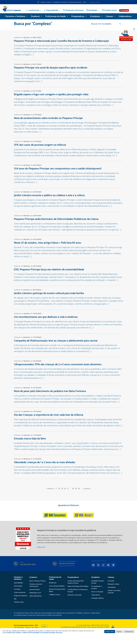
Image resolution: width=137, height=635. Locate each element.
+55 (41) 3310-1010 (28, 564)
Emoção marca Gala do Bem (30, 438)
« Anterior (50, 488)
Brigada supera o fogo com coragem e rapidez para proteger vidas (51, 94)
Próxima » (87, 488)
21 (68, 488)
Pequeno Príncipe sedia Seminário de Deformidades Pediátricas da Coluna (56, 219)
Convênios (17, 589)
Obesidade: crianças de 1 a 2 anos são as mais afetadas (44, 462)
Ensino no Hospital (97, 592)
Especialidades (52, 10)
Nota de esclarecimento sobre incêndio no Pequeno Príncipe (48, 118)
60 (76, 488)
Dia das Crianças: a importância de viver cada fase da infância (48, 414)
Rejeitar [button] (119, 631)
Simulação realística (97, 598)
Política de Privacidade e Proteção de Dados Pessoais (42, 632)
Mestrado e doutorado (75, 595)
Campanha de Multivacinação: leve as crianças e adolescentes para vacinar (56, 340)
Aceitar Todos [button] (110, 631)
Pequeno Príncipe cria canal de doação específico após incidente (50, 67)
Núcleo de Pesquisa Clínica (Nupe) (78, 586)
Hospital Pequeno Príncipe (12, 9)
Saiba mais (41, 547)
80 (79, 488)
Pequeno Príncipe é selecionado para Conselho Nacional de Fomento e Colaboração (61, 40)
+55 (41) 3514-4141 (66, 563)
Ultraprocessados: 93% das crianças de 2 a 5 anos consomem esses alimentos (57, 364)
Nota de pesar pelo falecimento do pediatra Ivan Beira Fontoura (50, 391)
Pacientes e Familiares (15, 16)
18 (59, 488)
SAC (15, 599)
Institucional (34, 10)
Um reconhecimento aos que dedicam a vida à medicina (46, 316)
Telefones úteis (19, 602)
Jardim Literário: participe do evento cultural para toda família (49, 293)
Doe (126, 35)
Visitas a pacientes (20, 592)
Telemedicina (95, 595)
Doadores (35, 16)
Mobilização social (35, 593)
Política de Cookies (14, 632)
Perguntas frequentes (20, 595)
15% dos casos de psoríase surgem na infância (40, 144)
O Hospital (111, 581)
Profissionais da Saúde (55, 578)
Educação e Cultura (113, 584)
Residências (52, 583)
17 (56, 488)
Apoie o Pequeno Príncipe (37, 581)
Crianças (109, 16)
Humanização (18, 586)
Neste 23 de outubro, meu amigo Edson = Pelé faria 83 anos (47, 242)
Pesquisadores (77, 16)
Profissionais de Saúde (55, 16)
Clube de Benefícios (35, 596)
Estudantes (95, 16)
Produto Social (110, 10)
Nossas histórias (34, 589)
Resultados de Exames (74, 10)
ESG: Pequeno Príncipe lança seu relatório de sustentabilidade (49, 269)
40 (73, 488)
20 (65, 488)
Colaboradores (125, 16)
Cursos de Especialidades (57, 586)
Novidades (93, 10)
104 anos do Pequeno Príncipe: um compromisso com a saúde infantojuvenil (57, 168)
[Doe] (124, 10)
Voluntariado (112, 587)
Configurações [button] (128, 631)
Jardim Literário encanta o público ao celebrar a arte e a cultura (49, 195)
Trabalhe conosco (54, 594)
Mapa (44, 627)
